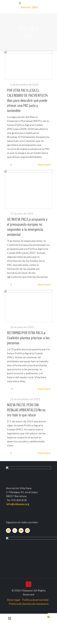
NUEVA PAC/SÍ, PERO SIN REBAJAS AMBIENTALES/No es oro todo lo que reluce (26, 409)
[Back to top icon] (28, 584)
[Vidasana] (28, 6)
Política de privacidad (35, 599)
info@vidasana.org (17, 504)
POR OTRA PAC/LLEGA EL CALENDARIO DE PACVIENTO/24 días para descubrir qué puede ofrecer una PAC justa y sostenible (27, 100)
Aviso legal (13, 599)
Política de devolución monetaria (28, 603)
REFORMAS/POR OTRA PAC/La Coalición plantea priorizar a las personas (28, 337)
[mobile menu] (53, 5)
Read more (44, 164)
